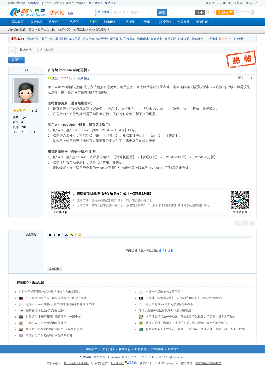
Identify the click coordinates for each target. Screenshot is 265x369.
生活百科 (211, 38)
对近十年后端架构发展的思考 (164, 291)
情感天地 (102, 38)
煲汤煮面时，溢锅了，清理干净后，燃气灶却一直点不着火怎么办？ (189, 322)
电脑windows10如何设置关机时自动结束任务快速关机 (60, 304)
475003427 (117, 363)
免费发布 (225, 13)
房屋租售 (54, 21)
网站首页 (18, 21)
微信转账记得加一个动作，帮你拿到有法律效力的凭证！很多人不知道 (191, 316)
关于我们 (147, 21)
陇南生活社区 (46, 29)
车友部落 (75, 38)
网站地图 (173, 349)
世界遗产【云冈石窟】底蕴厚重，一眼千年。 (55, 316)
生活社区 (91, 21)
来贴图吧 (170, 38)
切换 (71, 13)
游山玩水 (110, 21)
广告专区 (73, 21)
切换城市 (34, 3)
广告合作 (141, 349)
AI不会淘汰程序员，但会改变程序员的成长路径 (56, 298)
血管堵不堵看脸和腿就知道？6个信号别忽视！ (55, 329)
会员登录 (94, 3)
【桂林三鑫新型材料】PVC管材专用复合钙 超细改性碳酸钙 (184, 298)
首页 (31, 29)
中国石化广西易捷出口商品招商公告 (49, 335)
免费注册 (110, 3)
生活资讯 (128, 21)
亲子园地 (116, 38)
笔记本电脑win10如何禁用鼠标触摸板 (170, 304)
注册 (200, 13)
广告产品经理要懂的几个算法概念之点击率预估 (49, 291)
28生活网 (85, 357)
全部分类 (33, 38)
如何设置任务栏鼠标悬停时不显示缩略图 (165, 310)
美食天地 (129, 38)
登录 (161, 250)
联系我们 (165, 21)
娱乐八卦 (157, 38)
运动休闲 (198, 38)
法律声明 (157, 349)
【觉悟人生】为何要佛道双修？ (46, 322)
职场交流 (184, 38)
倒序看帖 (83, 78)
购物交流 (88, 38)
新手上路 (47, 38)
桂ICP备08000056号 (76, 363)
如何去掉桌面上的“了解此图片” (46, 310)
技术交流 (64, 29)
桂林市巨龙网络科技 (208, 363)
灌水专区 (238, 38)
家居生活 (61, 38)
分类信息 (36, 21)
